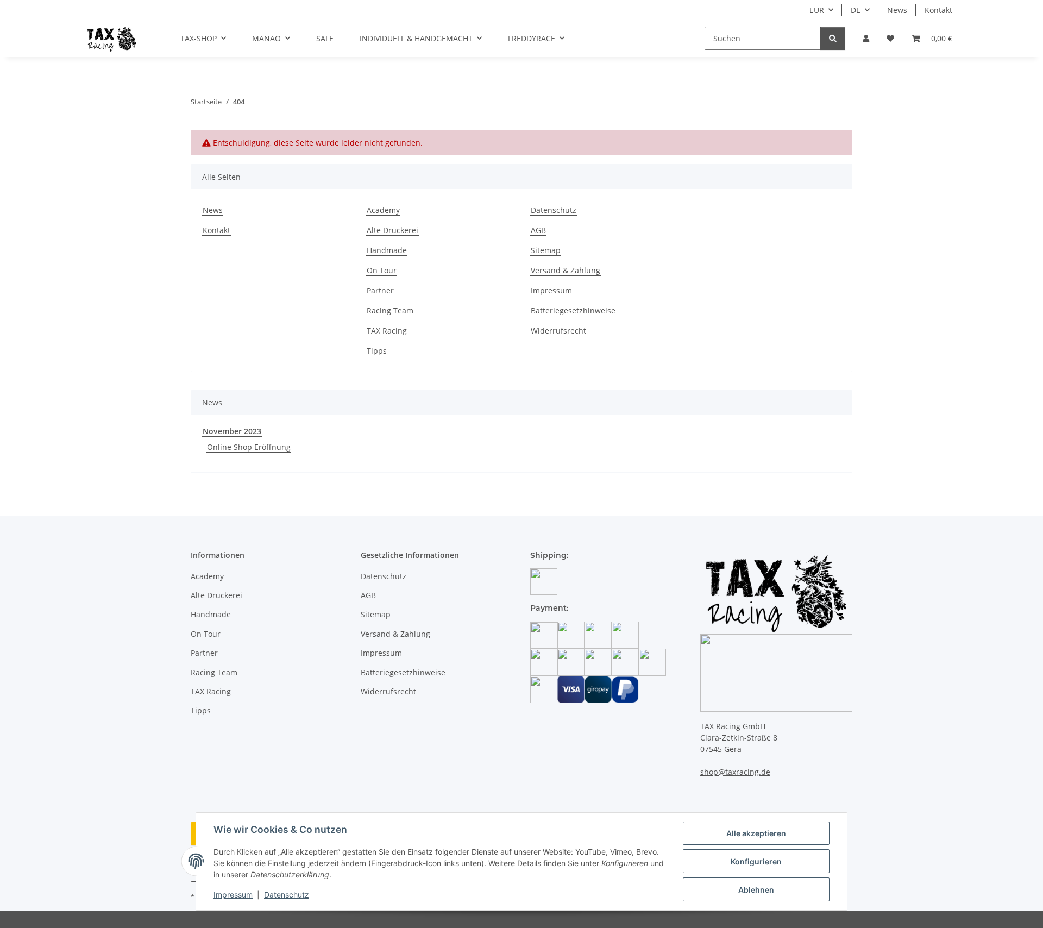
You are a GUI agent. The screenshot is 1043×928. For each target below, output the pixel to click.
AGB (538, 230)
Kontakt (938, 10)
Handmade (387, 250)
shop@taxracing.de (735, 772)
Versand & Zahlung (565, 270)
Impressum (233, 894)
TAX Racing (387, 330)
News (897, 10)
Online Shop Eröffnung (249, 447)
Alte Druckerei (392, 230)
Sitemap (546, 250)
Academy (383, 210)
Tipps (377, 351)
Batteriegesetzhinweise (573, 310)
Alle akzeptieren (756, 833)
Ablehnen (756, 889)
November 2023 (232, 431)
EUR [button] (816, 10)
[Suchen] (832, 38)
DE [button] (855, 10)
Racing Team (390, 310)
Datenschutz (286, 894)
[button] (866, 38)
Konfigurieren (756, 861)
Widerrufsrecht (558, 330)
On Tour (382, 270)
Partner (380, 290)
